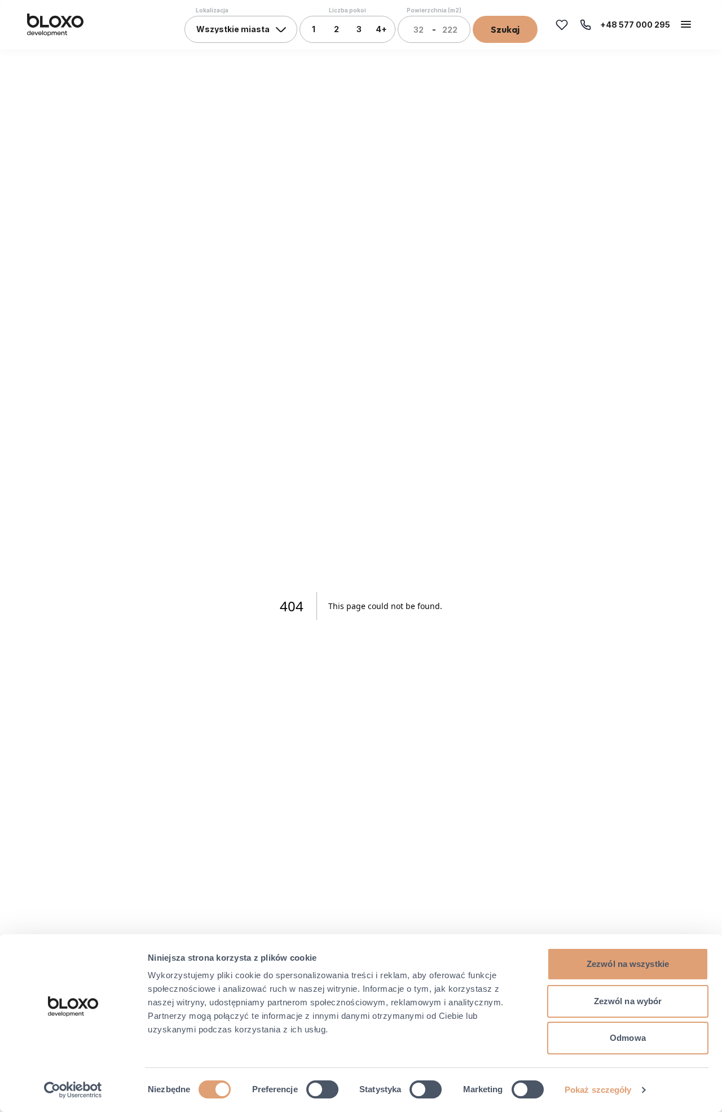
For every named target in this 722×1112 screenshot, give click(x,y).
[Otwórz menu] (686, 24)
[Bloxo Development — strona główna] (55, 25)
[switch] (322, 1089)
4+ (381, 29)
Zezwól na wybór (628, 1001)
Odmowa (628, 1038)
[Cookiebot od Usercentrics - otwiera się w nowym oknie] (73, 1090)
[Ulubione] (562, 25)
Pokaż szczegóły (598, 1090)
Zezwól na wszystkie (628, 964)
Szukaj (505, 29)
